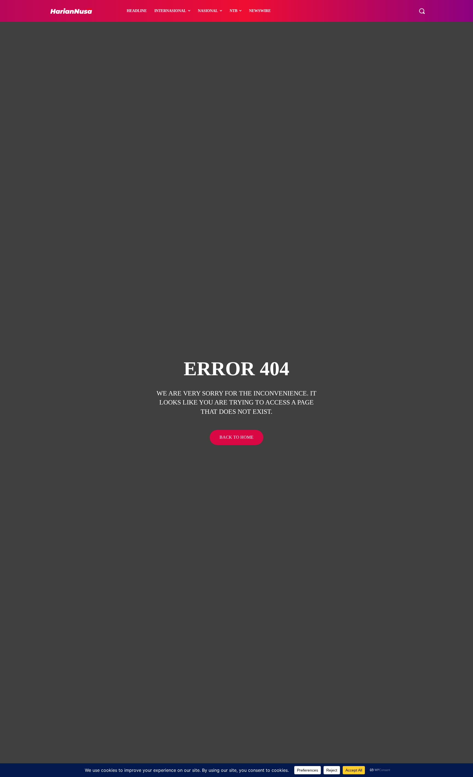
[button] (422, 11)
